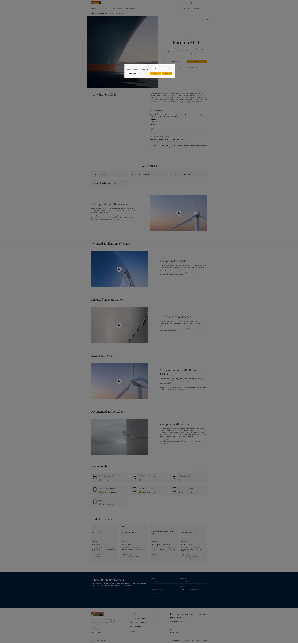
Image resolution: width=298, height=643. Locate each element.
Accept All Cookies (167, 73)
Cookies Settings (132, 73)
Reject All (155, 73)
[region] (149, 71)
